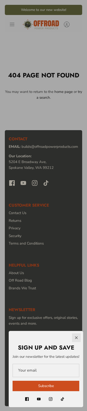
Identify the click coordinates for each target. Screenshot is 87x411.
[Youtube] (39, 399)
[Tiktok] (62, 399)
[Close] (76, 337)
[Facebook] (27, 399)
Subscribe (46, 385)
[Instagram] (50, 399)
